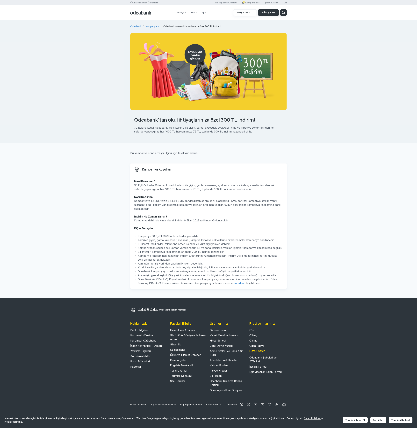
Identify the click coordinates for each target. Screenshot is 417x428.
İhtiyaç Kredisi (218, 370)
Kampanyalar (178, 360)
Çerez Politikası (213, 404)
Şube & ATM (271, 2)
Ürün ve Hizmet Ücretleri (144, 2)
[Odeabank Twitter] (248, 405)
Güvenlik (175, 344)
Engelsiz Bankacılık (182, 365)
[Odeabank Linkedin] (255, 405)
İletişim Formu (257, 366)
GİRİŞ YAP (268, 12)
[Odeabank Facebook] (241, 405)
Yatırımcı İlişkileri (140, 351)
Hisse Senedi (218, 340)
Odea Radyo (256, 345)
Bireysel (182, 12)
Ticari (194, 12)
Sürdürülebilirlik (140, 356)
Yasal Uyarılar (178, 370)
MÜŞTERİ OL (245, 12)
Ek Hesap (216, 375)
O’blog (253, 335)
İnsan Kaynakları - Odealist (146, 345)
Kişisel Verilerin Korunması (163, 404)
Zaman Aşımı (231, 404)
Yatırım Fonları (219, 365)
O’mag (253, 340)
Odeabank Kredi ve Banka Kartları (226, 383)
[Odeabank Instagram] (269, 405)
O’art (252, 330)
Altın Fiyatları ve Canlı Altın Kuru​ (226, 353)
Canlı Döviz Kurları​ (221, 345)
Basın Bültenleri (140, 361)
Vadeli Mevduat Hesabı (224, 335)
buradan (238, 283)
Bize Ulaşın (257, 351)
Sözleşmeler (177, 349)
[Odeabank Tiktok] (276, 405)
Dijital (204, 12)
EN (285, 2)
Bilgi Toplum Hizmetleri (191, 404)
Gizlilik (138, 404)
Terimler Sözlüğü (181, 375)
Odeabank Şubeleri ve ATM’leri (263, 359)
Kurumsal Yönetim (141, 335)
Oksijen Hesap (218, 330)
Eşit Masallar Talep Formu (265, 372)
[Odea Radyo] (284, 405)
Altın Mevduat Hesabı (223, 360)
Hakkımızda (139, 324)
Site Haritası (177, 381)
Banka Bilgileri (139, 330)
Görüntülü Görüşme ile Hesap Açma (188, 337)
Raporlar (135, 366)
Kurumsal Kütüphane (143, 340)
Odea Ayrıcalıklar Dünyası (226, 390)
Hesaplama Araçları (226, 2)
